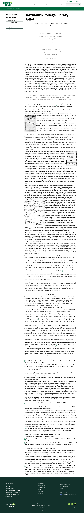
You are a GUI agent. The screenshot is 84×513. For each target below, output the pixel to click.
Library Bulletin (11, 14)
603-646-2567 (65, 486)
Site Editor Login (41, 507)
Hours (70, 1)
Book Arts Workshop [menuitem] (10, 485)
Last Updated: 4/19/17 (41, 510)
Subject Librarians (41, 485)
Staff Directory (41, 483)
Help (61, 5)
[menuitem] (69, 504)
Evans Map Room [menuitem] (9, 486)
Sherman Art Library (9, 496)
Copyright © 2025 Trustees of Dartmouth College (41, 505)
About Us (53, 5)
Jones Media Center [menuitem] (10, 488)
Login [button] (77, 2)
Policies (39, 489)
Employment (40, 491)
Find (25, 5)
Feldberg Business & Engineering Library (13, 492)
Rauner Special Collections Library (12, 494)
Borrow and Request (12, 20)
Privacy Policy (72, 507)
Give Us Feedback (63, 492)
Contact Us (62, 488)
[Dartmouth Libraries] (7, 3)
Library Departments (42, 487)
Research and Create (36, 5)
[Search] (79, 5)
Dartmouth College (41, 503)
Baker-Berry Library (9, 483)
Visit (46, 5)
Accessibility (40, 493)
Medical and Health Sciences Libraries (12, 490)
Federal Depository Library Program (69, 494)
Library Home (11, 18)
